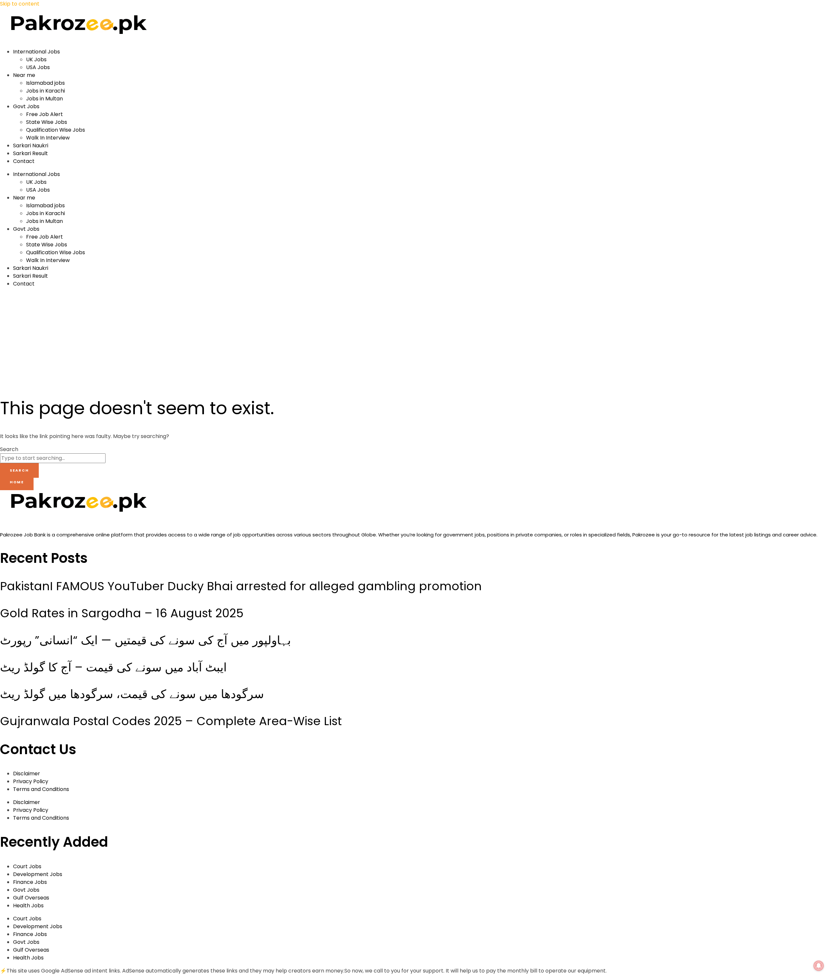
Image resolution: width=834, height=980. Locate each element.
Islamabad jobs (45, 83)
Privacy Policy (30, 781)
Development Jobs (37, 874)
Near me (24, 75)
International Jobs (36, 51)
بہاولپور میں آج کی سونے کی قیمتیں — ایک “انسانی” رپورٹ (145, 640)
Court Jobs (27, 866)
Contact (24, 161)
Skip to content (19, 3)
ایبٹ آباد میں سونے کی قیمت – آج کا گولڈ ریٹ (113, 667)
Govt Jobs (26, 106)
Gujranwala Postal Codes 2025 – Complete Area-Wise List (171, 721)
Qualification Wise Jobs (55, 130)
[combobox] (53, 458)
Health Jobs (28, 905)
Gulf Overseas (31, 897)
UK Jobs (36, 59)
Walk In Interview (48, 137)
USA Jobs (38, 67)
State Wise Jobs (46, 122)
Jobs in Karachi (45, 91)
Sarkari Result (30, 153)
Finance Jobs (30, 882)
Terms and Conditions (41, 789)
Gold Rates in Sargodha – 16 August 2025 (121, 613)
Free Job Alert (44, 114)
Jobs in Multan (44, 98)
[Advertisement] (126, 338)
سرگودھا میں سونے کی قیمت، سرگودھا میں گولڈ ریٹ (132, 694)
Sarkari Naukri (30, 145)
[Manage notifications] (818, 965)
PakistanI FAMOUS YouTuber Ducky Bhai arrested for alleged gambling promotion (241, 586)
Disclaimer (26, 773)
